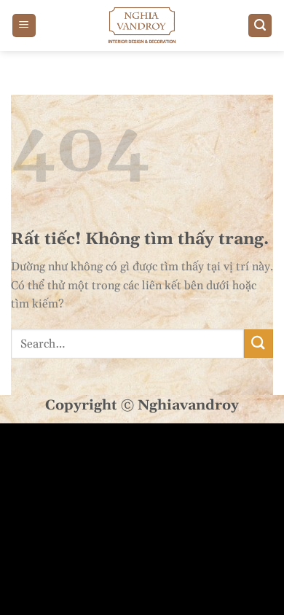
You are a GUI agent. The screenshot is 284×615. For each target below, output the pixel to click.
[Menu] (24, 26)
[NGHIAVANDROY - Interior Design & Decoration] (142, 25)
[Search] (260, 26)
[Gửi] (258, 343)
